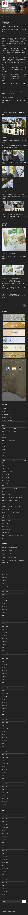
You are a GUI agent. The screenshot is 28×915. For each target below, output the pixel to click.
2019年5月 (4, 743)
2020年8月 (4, 699)
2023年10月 (5, 591)
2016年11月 (5, 830)
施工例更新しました (7, 411)
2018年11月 (5, 760)
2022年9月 (4, 629)
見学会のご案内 (6, 529)
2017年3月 (4, 819)
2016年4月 (4, 850)
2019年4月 (4, 746)
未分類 (3, 503)
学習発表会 (5, 23)
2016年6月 (4, 845)
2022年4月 (4, 641)
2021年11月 (5, 656)
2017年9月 (4, 801)
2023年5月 (4, 606)
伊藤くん (4, 452)
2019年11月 (5, 725)
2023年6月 (4, 603)
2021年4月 (4, 676)
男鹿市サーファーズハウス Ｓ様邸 (10, 512)
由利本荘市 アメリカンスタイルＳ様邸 (11, 506)
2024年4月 (4, 577)
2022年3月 (4, 644)
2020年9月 (4, 696)
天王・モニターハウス (7, 486)
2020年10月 (5, 693)
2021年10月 (5, 658)
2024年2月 (4, 580)
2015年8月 (4, 874)
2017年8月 (4, 804)
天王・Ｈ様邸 (5, 477)
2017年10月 (5, 798)
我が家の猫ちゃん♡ (7, 417)
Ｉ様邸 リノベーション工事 (9, 428)
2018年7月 (4, 772)
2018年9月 (4, 766)
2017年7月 (4, 807)
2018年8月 (4, 769)
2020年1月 (4, 720)
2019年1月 (4, 754)
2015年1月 (4, 894)
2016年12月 (5, 827)
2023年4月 (4, 609)
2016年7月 (4, 842)
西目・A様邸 (5, 523)
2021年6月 (4, 670)
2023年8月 (4, 597)
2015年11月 (5, 865)
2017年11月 (5, 795)
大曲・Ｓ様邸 (5, 474)
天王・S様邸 (5, 483)
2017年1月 (4, 824)
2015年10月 (5, 868)
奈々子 (3, 491)
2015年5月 (4, 882)
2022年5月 (4, 638)
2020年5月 (4, 708)
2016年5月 (4, 848)
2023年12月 (5, 586)
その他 (3, 446)
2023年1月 (4, 618)
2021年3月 (4, 679)
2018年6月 (4, 775)
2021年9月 (4, 661)
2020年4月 (4, 711)
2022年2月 (4, 647)
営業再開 (4, 408)
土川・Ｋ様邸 (5, 468)
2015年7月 (4, 877)
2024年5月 (4, 574)
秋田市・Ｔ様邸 (6, 518)
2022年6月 (4, 635)
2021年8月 (4, 664)
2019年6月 (4, 740)
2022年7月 (4, 632)
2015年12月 (5, 862)
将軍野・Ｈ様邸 (6, 494)
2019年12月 (5, 722)
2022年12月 (5, 621)
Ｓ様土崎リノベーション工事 (9, 431)
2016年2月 (4, 856)
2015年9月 (4, 871)
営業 (3, 465)
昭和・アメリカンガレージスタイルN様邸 (12, 497)
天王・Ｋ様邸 (5, 480)
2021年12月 (5, 653)
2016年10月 (5, 833)
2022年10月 (5, 626)
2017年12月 (5, 792)
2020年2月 (4, 717)
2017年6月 (4, 810)
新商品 (4, 225)
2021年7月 (4, 667)
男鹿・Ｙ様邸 (5, 509)
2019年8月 (4, 734)
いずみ (3, 434)
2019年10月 (5, 728)
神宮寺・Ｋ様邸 (6, 515)
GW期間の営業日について (8, 414)
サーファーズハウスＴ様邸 (8, 440)
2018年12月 (5, 757)
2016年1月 (4, 859)
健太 (3, 458)
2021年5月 (4, 673)
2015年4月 (4, 885)
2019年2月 (4, 752)
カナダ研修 (5, 437)
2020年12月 (5, 688)
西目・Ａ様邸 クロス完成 (8, 560)
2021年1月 (4, 685)
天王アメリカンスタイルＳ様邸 (9, 488)
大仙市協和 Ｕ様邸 (7, 471)
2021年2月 (4, 682)
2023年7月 (4, 600)
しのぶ (3, 443)
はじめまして (5, 557)
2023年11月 (5, 589)
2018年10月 (5, 763)
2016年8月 (4, 839)
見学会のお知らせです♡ (8, 420)
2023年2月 (4, 615)
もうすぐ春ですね (6, 553)
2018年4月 (4, 781)
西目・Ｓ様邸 (5, 526)
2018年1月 (4, 789)
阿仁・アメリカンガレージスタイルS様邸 (12, 535)
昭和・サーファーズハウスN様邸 (10, 500)
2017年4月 (4, 816)
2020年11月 (5, 690)
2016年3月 (4, 853)
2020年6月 (4, 705)
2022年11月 (5, 624)
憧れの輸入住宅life (10, 8)
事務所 (3, 449)
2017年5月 (4, 813)
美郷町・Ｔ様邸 (6, 520)
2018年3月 (4, 784)
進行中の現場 (5, 532)
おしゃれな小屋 (6, 547)
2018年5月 (4, 778)
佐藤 (3, 455)
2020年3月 (4, 714)
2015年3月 (4, 888)
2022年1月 (4, 650)
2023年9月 (4, 594)
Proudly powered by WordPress (9, 911)
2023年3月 (4, 612)
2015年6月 (4, 880)
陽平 (3, 538)
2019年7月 (4, 737)
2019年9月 (4, 731)
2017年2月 (4, 821)
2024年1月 (4, 583)
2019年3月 (4, 749)
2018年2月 (4, 786)
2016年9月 (4, 836)
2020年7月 (4, 702)
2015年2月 (4, 891)
